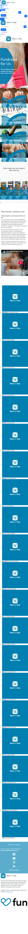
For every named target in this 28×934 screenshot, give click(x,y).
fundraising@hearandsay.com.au (9, 850)
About (2, 7)
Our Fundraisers (5, 8)
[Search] (19, 12)
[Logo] (8, 2)
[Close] (3, 42)
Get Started (4, 18)
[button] (14, 97)
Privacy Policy (9, 892)
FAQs (2, 10)
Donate (3, 15)
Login (3, 20)
